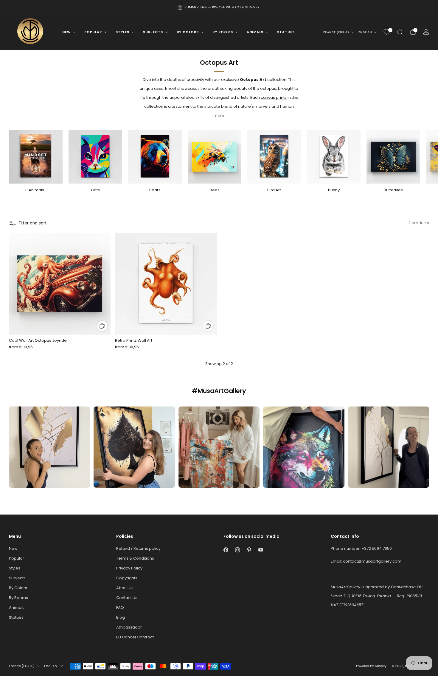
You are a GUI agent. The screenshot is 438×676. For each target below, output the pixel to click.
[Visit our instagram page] (237, 550)
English (365, 32)
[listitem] (219, 7)
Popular (93, 32)
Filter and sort (33, 223)
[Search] (400, 32)
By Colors (188, 32)
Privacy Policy (129, 568)
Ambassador (129, 627)
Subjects (153, 32)
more (219, 115)
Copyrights (126, 578)
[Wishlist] (387, 32)
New (66, 32)
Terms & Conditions (135, 558)
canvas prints (274, 97)
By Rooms (222, 32)
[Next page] (428, 156)
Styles (122, 32)
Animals (255, 32)
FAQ (120, 607)
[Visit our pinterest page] (249, 550)
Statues (286, 32)
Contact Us (126, 597)
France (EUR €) (336, 32)
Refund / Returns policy (138, 548)
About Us (124, 588)
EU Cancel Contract (135, 637)
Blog (120, 617)
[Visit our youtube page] (260, 550)
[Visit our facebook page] (226, 550)
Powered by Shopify (371, 666)
